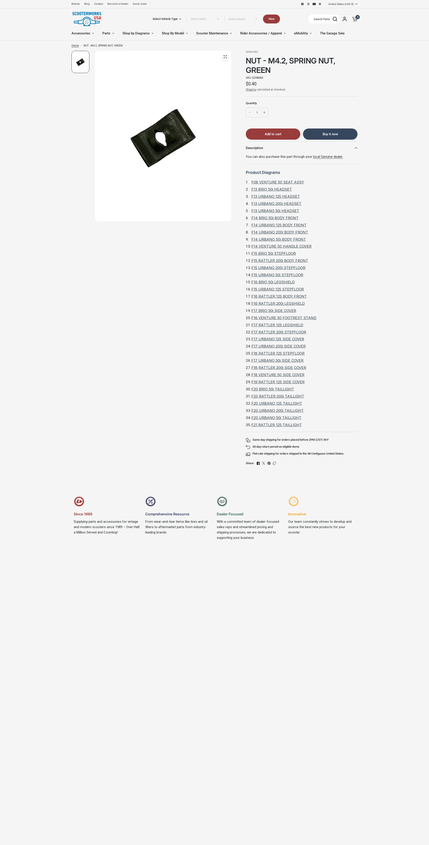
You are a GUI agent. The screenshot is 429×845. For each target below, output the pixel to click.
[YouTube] (314, 4)
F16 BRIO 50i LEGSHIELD (273, 282)
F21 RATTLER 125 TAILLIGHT (276, 425)
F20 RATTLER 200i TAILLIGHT (277, 396)
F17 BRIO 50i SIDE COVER (273, 310)
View (271, 19)
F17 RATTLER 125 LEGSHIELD (277, 325)
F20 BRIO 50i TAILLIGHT (272, 389)
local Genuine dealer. (328, 157)
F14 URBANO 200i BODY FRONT (279, 232)
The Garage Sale (332, 33)
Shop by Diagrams (136, 33)
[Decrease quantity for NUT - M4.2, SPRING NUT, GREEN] (249, 112)
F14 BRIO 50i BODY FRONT (275, 218)
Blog (87, 3)
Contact (98, 3)
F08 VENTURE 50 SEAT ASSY (277, 182)
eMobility (301, 33)
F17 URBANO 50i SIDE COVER (277, 360)
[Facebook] (302, 4)
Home (75, 45)
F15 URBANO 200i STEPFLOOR (278, 268)
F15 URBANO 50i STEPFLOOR (277, 275)
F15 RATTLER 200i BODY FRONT (279, 260)
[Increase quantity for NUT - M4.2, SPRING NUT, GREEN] (264, 112)
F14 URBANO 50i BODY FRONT (278, 239)
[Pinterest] (320, 4)
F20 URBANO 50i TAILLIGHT (276, 417)
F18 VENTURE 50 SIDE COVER (277, 375)
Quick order (140, 3)
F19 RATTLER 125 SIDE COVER (278, 382)
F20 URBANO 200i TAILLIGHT (277, 410)
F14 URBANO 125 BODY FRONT (279, 225)
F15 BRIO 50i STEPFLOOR (273, 253)
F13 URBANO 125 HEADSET (275, 196)
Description (254, 148)
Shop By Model (173, 33)
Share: (250, 463)
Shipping (251, 89)
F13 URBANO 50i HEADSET (275, 211)
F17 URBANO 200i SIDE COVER (278, 346)
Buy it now (330, 134)
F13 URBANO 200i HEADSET (276, 203)
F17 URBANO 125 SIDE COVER (277, 339)
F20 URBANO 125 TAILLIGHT (276, 403)
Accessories (81, 33)
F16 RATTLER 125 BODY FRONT (279, 296)
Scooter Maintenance (212, 33)
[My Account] (344, 19)
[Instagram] (308, 4)
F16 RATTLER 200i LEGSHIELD (278, 303)
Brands (76, 3)
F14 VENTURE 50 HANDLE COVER (281, 246)
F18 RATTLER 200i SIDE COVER (278, 367)
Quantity (251, 103)
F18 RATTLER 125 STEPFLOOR (278, 353)
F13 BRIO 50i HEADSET (271, 189)
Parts (106, 33)
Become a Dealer (117, 3)
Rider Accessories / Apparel (261, 33)
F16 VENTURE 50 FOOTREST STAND (283, 318)
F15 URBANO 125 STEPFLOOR (277, 289)
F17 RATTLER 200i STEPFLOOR (278, 332)
